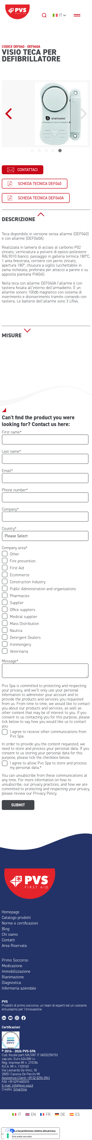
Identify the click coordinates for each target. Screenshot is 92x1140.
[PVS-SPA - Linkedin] (5, 1018)
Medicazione (12, 965)
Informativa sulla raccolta (18, 1136)
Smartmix (20, 1089)
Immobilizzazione (16, 971)
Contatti (8, 940)
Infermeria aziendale (19, 988)
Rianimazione (13, 977)
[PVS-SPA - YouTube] (11, 1018)
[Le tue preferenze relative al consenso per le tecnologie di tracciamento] (8, 1135)
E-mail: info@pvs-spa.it (17, 1085)
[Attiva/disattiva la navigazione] (79, 15)
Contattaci (27, 169)
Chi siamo (10, 934)
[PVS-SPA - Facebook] (24, 1018)
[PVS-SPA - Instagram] (18, 1018)
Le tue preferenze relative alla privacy (35, 1130)
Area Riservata (14, 945)
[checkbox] (45, 602)
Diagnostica (11, 982)
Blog (5, 928)
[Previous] (9, 113)
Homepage (10, 912)
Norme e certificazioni (20, 923)
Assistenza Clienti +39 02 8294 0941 (26, 1078)
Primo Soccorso (15, 960)
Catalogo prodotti (16, 917)
